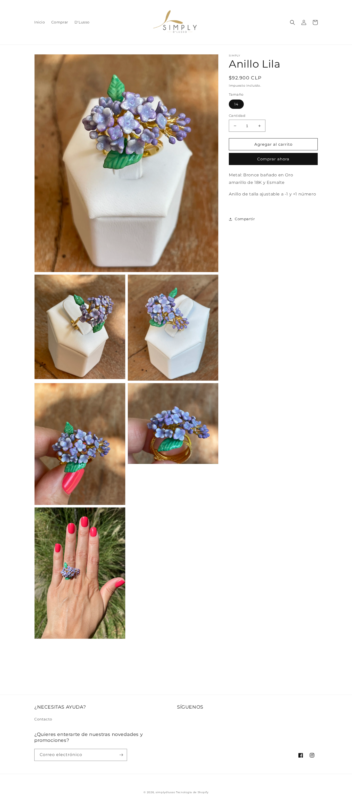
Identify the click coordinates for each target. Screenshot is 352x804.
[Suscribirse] (121, 755)
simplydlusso (165, 792)
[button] (292, 22)
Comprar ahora (273, 159)
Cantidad (237, 115)
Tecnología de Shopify (192, 792)
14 (236, 104)
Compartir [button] (245, 219)
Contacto (43, 719)
